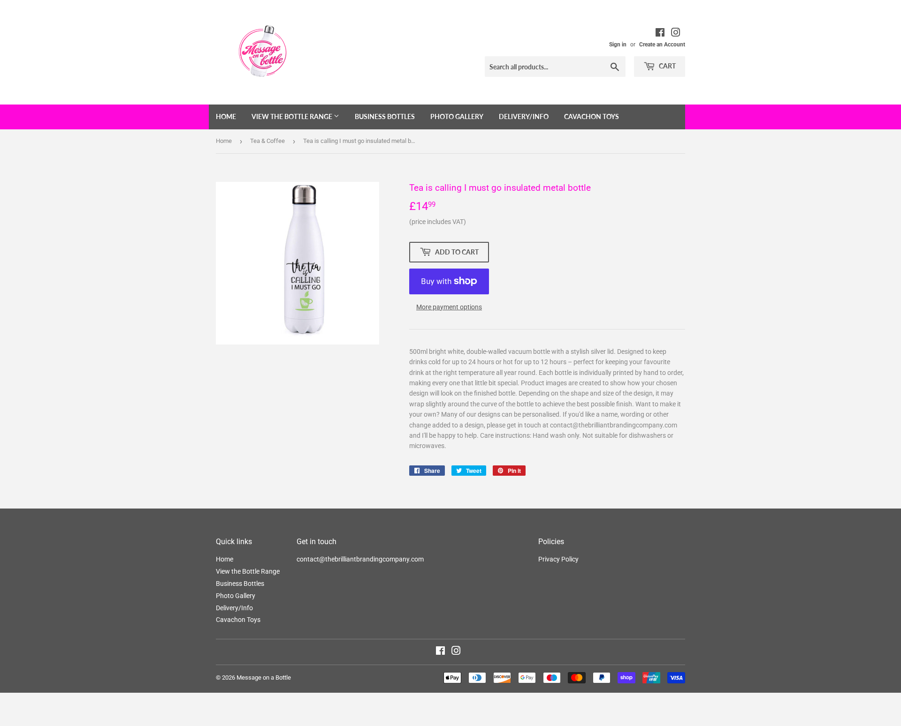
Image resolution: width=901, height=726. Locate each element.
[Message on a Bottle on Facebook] (440, 652)
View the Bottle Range (293, 116)
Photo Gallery (456, 116)
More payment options (449, 307)
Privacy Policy (558, 559)
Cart (666, 66)
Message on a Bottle (264, 677)
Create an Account (662, 44)
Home (226, 116)
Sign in (617, 44)
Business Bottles (385, 116)
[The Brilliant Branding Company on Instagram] (675, 33)
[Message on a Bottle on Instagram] (456, 652)
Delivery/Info (524, 116)
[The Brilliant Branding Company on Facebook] (660, 33)
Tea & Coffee (267, 140)
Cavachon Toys (591, 116)
